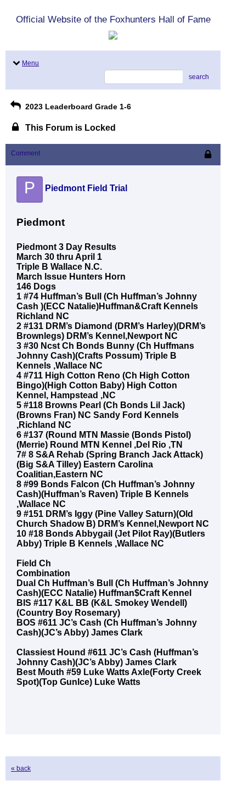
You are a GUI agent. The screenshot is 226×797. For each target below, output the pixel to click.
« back (21, 768)
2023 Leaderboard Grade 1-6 (77, 106)
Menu (30, 63)
